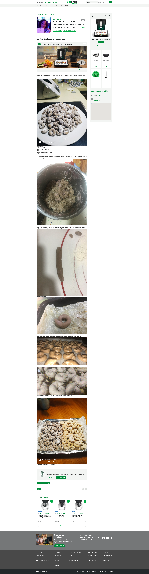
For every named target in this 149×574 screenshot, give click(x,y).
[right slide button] (86, 525)
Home (38, 5)
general (57, 5)
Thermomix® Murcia (43, 5)
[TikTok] (111, 537)
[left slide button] (38, 525)
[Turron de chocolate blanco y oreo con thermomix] (62, 506)
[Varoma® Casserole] (106, 55)
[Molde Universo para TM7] (96, 74)
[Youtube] (103, 537)
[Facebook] (99, 537)
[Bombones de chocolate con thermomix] (79, 506)
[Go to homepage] (72, 2)
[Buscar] (110, 2)
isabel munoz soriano (51, 5)
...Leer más (83, 27)
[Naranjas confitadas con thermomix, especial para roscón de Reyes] (45, 506)
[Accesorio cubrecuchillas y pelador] (96, 55)
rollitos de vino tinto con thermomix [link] (66, 5)
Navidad (40, 511)
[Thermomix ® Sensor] (106, 74)
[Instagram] (107, 537)
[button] (92, 2)
